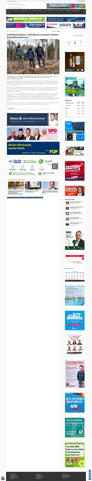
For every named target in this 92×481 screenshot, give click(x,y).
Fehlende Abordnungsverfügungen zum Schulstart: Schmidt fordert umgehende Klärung (50, 191)
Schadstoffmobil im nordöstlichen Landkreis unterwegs (31, 191)
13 (66, 276)
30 (74, 279)
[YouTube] (82, 1)
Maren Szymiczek (28, 197)
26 (83, 277)
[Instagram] (79, 1)
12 (83, 275)
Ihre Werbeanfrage (14, 477)
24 (77, 277)
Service (61, 10)
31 (77, 279)
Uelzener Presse (66, 477)
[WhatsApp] (84, 1)
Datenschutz (38, 477)
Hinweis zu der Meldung (11, 108)
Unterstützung (39, 474)
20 (66, 277)
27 (66, 279)
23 (74, 277)
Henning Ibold (14, 197)
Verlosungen (39, 10)
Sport (30, 10)
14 (69, 276)
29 (72, 279)
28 (69, 279)
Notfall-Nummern (76, 10)
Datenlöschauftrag (40, 476)
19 (83, 276)
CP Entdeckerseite (23, 10)
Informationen (13, 476)
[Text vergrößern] (90, 471)
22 (72, 277)
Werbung (38, 475)
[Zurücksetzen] (90, 479)
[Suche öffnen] (84, 12)
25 (80, 277)
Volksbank (40, 197)
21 (69, 277)
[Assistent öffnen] (3, 478)
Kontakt (8, 12)
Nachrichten (9, 10)
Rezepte (34, 10)
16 (74, 276)
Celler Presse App (14, 475)
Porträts (12, 478)
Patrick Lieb (35, 197)
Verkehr (56, 10)
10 (77, 275)
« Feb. (67, 280)
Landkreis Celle (16, 31)
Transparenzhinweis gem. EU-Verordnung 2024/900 (16, 22)
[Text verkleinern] (90, 473)
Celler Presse (13, 474)
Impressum (38, 478)
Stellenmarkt (50, 10)
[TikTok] (80, 1)
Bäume (9, 197)
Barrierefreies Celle (66, 475)
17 (77, 276)
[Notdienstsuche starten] (83, 258)
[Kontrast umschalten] (90, 476)
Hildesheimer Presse (67, 476)
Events (45, 10)
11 (80, 275)
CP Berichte (15, 10)
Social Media (67, 10)
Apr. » (82, 280)
